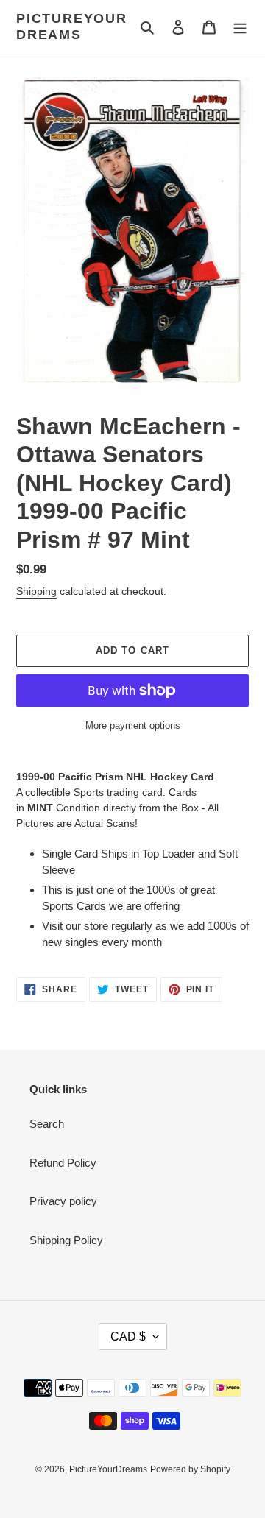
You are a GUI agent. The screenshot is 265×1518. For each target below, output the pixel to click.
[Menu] (240, 27)
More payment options (132, 725)
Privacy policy (63, 1201)
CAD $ (128, 1336)
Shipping (36, 591)
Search (46, 1124)
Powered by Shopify (190, 1469)
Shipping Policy (66, 1240)
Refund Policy (62, 1163)
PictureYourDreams (71, 26)
